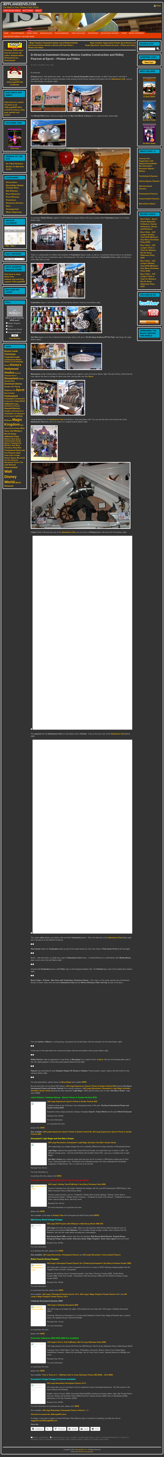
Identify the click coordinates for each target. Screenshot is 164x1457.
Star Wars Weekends (11, 460)
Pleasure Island (14, 453)
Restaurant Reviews (110, 33)
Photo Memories (62, 33)
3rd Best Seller (149, 143)
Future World (19, 401)
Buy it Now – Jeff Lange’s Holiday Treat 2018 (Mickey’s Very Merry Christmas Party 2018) (149, 266)
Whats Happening (136, 33)
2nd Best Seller (149, 120)
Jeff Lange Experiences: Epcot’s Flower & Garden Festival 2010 (91, 1086)
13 (12, 238)
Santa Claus (8, 455)
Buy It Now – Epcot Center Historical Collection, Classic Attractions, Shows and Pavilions (148, 224)
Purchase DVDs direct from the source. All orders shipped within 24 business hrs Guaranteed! (14, 55)
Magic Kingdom (14, 323)
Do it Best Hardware (14, 164)
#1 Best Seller (149, 97)
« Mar (6, 246)
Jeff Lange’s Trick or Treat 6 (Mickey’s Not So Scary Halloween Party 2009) (76, 1342)
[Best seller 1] (149, 95)
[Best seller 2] (149, 118)
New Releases (46, 33)
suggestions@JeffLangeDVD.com (44, 1421)
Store (123, 33)
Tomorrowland (10, 467)
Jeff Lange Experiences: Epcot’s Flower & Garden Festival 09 (67, 1132)
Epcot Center (9, 393)
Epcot (10, 326)
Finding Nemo (9, 401)
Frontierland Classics (148, 176)
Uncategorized (17, 33)
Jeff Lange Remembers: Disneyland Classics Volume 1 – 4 (65, 1410)
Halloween (9, 404)
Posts (158, 6)
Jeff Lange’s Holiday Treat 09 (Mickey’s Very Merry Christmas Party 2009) (77, 1184)
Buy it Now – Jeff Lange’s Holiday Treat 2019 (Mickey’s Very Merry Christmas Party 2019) (149, 237)
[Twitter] (149, 305)
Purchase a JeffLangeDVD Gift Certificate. (15, 82)
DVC (14, 390)
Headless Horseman (11, 411)
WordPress (82, 1451)
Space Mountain (18, 458)
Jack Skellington (19, 413)
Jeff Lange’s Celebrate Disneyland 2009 (62, 1305)
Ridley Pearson (46, 1439)
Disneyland (11, 378)
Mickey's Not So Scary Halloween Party (13, 434)
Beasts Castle (11, 351)
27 (12, 243)
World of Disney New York (96, 1439)
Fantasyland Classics (148, 194)
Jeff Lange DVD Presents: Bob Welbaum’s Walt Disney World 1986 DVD (75, 1224)
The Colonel (59, 1439)
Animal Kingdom (14, 332)
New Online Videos (147, 204)
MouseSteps (66, 1082)
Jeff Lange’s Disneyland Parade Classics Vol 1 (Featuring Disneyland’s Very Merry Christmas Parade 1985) (89, 1263)
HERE (59, 1176)
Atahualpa (90, 1451)
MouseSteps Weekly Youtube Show (19, 36)
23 (21, 241)
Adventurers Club (118, 79)
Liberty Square (9, 416)
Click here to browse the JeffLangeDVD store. (49, 1414)
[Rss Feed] (149, 323)
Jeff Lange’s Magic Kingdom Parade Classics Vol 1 (100, 1294)
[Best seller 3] (149, 141)
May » (13, 246)
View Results (14, 338)
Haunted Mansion (12, 408)
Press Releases (78, 33)
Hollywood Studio (15, 329)
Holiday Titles (58, 1215)
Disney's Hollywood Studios (12, 368)
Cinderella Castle (12, 357)
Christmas (10, 354)
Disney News (32, 33)
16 (21, 238)
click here (15, 148)
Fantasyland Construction (14, 399)
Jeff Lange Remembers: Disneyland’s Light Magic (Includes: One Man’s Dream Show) (82, 1143)
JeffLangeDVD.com (19, 4)
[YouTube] (149, 317)
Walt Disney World (10, 476)
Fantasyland (11, 396)
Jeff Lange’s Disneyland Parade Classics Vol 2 (60, 1294)
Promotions (93, 33)
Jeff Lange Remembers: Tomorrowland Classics (102, 1255)
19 (9, 241)
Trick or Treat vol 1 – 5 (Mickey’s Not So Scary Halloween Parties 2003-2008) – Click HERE (77, 1375)
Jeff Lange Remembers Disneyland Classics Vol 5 (66, 1383)
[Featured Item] (14, 146)
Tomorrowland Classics (149, 199)
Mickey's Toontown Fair (12, 443)
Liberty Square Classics (149, 181)
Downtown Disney (13, 384)
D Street (73, 1437)
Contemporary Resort (12, 360)
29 (18, 243)
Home (6, 33)
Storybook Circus (12, 462)
